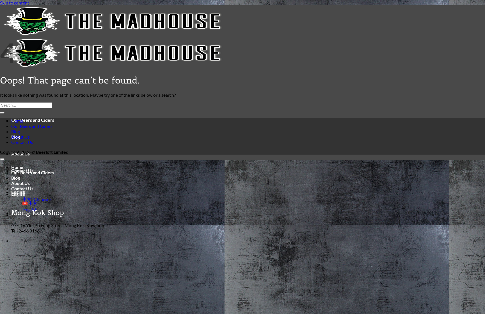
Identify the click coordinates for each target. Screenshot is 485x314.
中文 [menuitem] (32, 203)
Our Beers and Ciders (32, 120)
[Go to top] (2, 159)
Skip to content (14, 2)
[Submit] (2, 113)
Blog (15, 131)
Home (17, 120)
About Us (20, 136)
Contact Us (22, 142)
